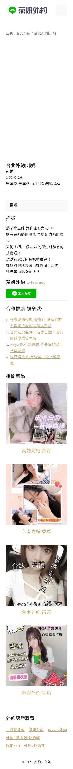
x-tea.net (36, 282)
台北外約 (24, 33)
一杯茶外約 (15, 730)
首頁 (9, 33)
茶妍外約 (36, 730)
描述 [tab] (13, 205)
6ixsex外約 (57, 730)
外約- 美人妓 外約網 (23, 738)
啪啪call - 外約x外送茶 (25, 746)
